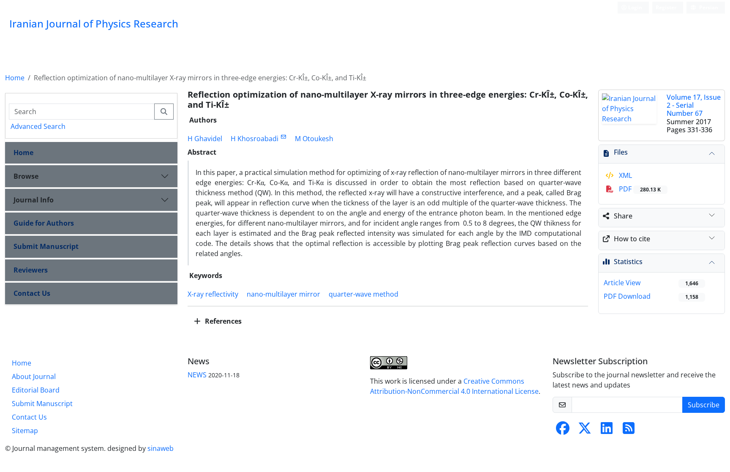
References (222, 321)
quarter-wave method (363, 294)
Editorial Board (36, 390)
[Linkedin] (607, 430)
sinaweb (160, 448)
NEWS (197, 374)
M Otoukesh (314, 138)
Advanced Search (38, 126)
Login (634, 7)
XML (624, 175)
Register (666, 7)
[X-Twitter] (585, 430)
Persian (708, 7)
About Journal (34, 376)
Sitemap (25, 430)
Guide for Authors (44, 223)
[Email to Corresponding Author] (283, 136)
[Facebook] (563, 430)
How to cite (632, 238)
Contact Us (32, 293)
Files (621, 152)
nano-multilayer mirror (283, 294)
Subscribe (703, 404)
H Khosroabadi (254, 138)
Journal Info (34, 200)
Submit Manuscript (46, 246)
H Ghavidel (205, 138)
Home (15, 77)
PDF (639, 189)
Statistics (628, 261)
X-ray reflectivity (213, 294)
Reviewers (31, 270)
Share (623, 216)
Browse (26, 176)
